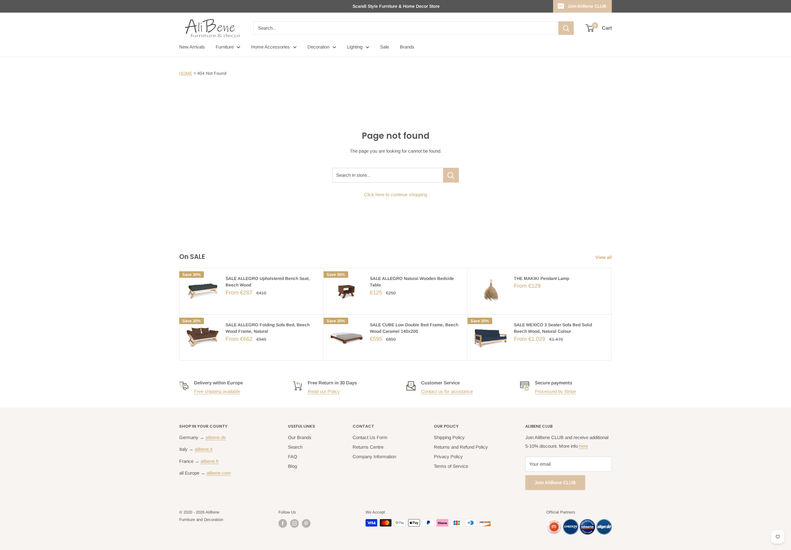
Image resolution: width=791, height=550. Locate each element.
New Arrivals (192, 46)
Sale (384, 46)
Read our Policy (324, 391)
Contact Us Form (370, 437)
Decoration (318, 46)
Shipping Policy (449, 437)
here (583, 446)
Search (295, 447)
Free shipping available (217, 391)
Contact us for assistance (447, 391)
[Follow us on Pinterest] (306, 523)
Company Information (374, 456)
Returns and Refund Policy (461, 447)
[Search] (566, 28)
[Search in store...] (451, 175)
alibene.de (215, 437)
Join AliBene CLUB (587, 6)
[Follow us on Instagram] (294, 523)
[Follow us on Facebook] (282, 523)
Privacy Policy (448, 456)
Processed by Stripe (555, 391)
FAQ (292, 456)
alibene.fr (210, 461)
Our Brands (299, 437)
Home (185, 73)
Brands (407, 46)
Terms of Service (451, 466)
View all (604, 257)
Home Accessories (270, 46)
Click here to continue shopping (395, 194)
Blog (292, 466)
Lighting (354, 46)
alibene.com (218, 473)
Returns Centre (368, 447)
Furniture (225, 46)
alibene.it (203, 449)
